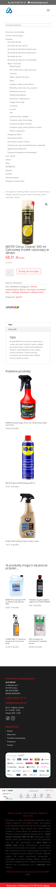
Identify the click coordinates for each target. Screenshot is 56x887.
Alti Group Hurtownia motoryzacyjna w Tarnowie (26, 872)
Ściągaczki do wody (17, 102)
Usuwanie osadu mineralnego (21, 120)
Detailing (20, 192)
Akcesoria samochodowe (15, 32)
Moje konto (11, 734)
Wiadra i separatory (17, 131)
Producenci (11, 741)
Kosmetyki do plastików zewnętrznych (22, 52)
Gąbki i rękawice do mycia (19, 77)
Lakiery (8, 159)
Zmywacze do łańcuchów (15, 181)
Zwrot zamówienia (30, 813)
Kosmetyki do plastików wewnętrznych (22, 49)
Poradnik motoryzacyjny (16, 738)
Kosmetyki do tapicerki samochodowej (22, 60)
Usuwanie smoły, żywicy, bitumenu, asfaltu (26, 127)
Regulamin (43, 813)
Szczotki (13, 109)
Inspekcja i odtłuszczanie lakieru (22, 84)
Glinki (12, 80)
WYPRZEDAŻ (10, 166)
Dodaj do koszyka (29, 271)
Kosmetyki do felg (14, 42)
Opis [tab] (10, 324)
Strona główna (11, 192)
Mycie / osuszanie (31, 192)
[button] (46, 204)
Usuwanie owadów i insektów (21, 124)
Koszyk (9, 731)
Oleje (8, 163)
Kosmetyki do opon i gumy (17, 45)
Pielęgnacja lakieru (15, 134)
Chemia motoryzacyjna (14, 35)
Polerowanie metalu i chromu (19, 141)
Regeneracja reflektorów (17, 149)
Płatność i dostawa (15, 813)
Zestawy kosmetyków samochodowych (22, 152)
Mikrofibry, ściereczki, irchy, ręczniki (23, 88)
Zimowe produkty (12, 177)
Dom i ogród (10, 156)
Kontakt (10, 745)
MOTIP (19, 297)
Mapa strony (28, 816)
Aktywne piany (15, 66)
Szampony (14, 106)
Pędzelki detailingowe (18, 95)
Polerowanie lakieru (15, 138)
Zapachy (9, 170)
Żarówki (9, 174)
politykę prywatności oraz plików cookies (22, 823)
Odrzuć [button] (46, 885)
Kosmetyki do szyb (14, 56)
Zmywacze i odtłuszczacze (32, 292)
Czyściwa (13, 73)
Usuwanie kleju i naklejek (19, 116)
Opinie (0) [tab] (12, 329)
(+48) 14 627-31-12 (16, 697)
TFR (11, 113)
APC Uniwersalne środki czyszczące (23, 70)
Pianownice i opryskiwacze (20, 98)
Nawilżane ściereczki (17, 91)
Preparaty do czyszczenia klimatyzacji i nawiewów (26, 145)
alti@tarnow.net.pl (16, 702)
